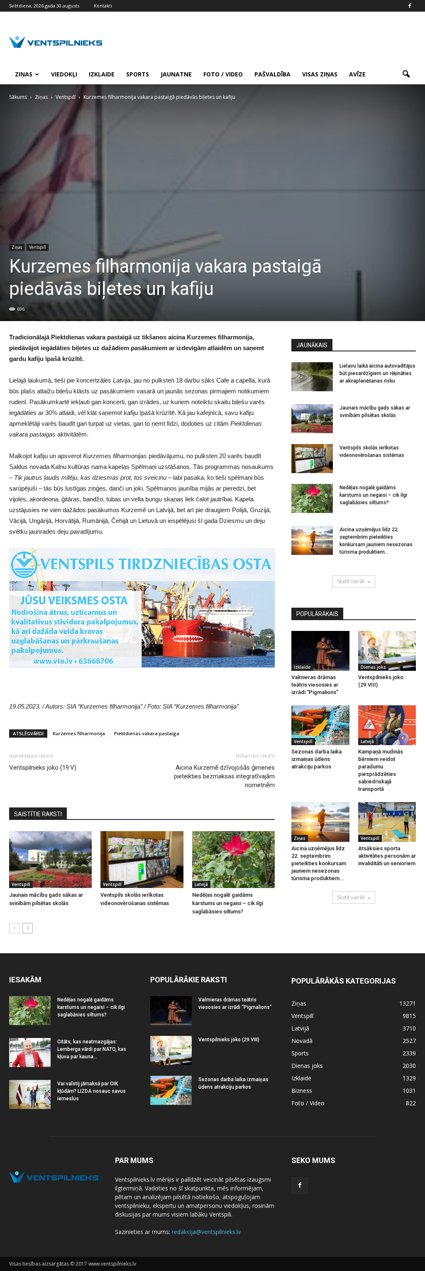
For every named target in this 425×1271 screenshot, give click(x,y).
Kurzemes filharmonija (79, 733)
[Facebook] (409, 6)
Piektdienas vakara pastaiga (146, 733)
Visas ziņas (319, 74)
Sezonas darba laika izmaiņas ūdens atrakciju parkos (316, 759)
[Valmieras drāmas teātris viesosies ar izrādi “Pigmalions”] (320, 651)
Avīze (357, 74)
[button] (406, 74)
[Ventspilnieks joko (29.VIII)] (387, 651)
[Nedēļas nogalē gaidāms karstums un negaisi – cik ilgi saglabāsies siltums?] (233, 859)
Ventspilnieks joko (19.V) (42, 767)
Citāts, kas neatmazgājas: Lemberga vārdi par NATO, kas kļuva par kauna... (91, 1049)
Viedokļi (64, 74)
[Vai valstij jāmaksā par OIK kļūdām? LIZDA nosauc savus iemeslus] (30, 1094)
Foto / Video (223, 74)
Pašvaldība (272, 74)
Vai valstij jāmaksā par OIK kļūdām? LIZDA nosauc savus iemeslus (91, 1091)
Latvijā (201, 884)
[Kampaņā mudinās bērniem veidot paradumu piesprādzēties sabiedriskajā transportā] (387, 725)
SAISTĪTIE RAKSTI (38, 814)
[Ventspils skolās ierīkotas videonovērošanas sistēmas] (141, 859)
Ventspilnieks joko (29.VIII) (228, 1040)
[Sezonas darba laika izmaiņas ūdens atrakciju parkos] (320, 725)
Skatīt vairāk (351, 581)
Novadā (302, 1041)
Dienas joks (373, 667)
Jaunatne (176, 74)
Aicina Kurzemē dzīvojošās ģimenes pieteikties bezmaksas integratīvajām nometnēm (224, 776)
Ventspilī (37, 247)
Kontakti (103, 5)
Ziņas (23, 74)
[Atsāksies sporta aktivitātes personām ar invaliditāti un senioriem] (387, 822)
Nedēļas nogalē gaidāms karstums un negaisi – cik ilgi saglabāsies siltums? (227, 903)
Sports (137, 74)
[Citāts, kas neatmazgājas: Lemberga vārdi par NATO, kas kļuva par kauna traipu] (30, 1052)
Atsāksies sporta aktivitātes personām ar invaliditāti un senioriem (387, 855)
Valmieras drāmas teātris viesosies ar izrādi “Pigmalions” (314, 684)
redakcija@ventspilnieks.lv (206, 1232)
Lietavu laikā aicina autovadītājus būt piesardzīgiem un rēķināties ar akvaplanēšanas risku (377, 373)
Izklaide (102, 74)
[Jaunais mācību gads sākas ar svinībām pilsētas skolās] (50, 859)
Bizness (301, 1090)
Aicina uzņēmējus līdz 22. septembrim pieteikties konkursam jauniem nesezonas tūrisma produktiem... (318, 863)
